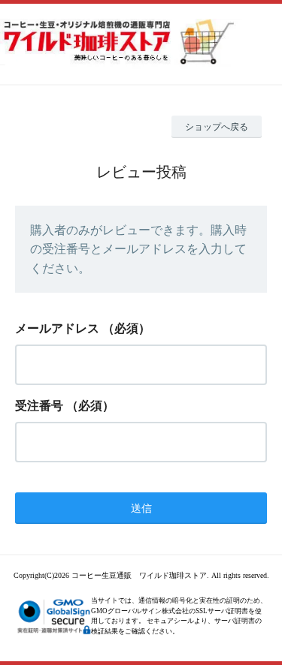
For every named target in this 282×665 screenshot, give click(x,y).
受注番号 (39, 405)
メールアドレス (57, 328)
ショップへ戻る (216, 127)
